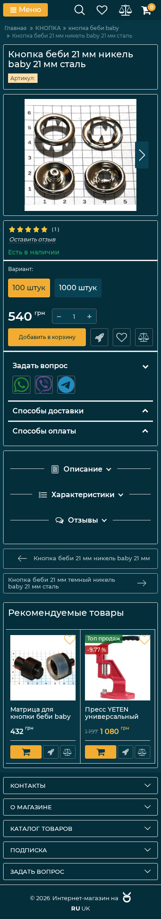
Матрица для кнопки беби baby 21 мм (40, 717)
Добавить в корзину (47, 337)
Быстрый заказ (99, 337)
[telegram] (66, 385)
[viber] (44, 385)
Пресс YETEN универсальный (115, 717)
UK (85, 908)
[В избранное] (122, 337)
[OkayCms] (126, 898)
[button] (141, 155)
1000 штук (78, 287)
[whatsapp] (21, 385)
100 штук (29, 287)
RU (75, 908)
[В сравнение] (144, 337)
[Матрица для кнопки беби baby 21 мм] (43, 667)
